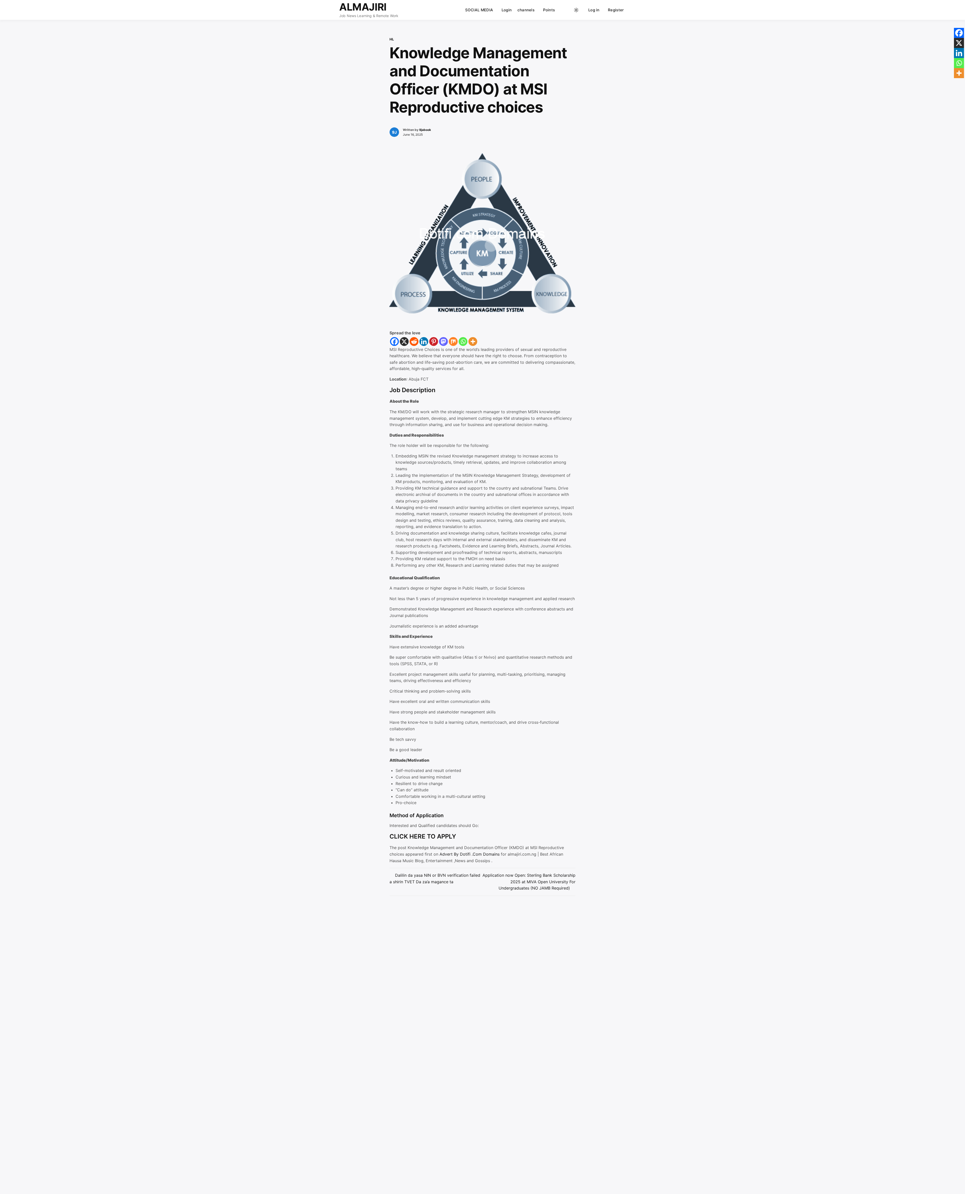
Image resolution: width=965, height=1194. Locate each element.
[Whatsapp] (463, 341)
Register (616, 10)
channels (526, 10)
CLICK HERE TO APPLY (423, 836)
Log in (594, 10)
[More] (472, 341)
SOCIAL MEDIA (479, 10)
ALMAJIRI (363, 7)
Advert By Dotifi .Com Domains (470, 854)
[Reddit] (414, 341)
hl (392, 39)
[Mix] (453, 341)
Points (549, 10)
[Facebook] (394, 341)
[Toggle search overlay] (566, 10)
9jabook (425, 130)
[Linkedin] (423, 341)
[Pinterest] (433, 341)
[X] (404, 341)
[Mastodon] (443, 341)
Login (507, 10)
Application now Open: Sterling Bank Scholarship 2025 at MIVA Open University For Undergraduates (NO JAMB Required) (528, 882)
